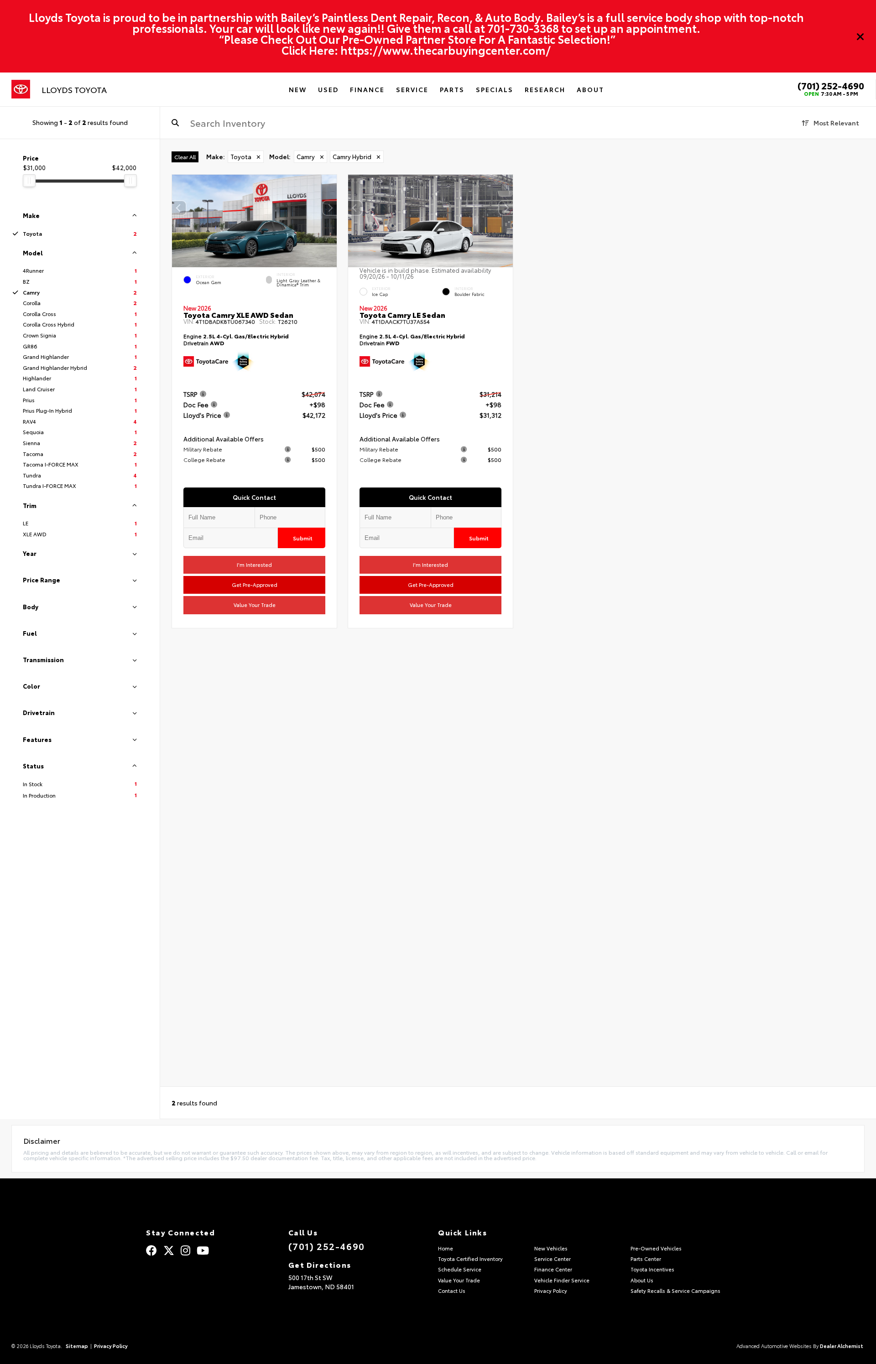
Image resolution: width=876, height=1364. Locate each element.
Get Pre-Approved (254, 585)
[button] (330, 208)
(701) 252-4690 (831, 85)
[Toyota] (20, 89)
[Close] (860, 36)
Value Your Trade (255, 605)
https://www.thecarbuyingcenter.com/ (445, 49)
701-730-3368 (523, 28)
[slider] (29, 180)
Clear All (185, 157)
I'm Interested (254, 564)
